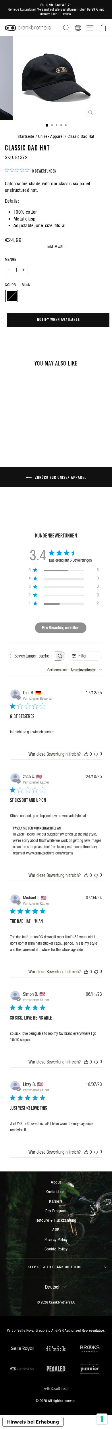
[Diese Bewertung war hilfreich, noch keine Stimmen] (86, 754)
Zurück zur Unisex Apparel (60, 477)
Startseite (26, 136)
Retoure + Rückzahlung (56, 1220)
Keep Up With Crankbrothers (55, 1267)
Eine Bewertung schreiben (60, 627)
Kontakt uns (56, 1191)
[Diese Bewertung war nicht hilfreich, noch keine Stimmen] (96, 754)
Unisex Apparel (51, 136)
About (56, 1181)
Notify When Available (58, 319)
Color (17, 285)
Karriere (56, 1201)
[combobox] (74, 670)
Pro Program (56, 1210)
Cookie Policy (56, 1248)
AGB (55, 1229)
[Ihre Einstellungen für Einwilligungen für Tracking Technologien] (101, 1418)
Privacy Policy (56, 1239)
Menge (10, 259)
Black (12, 296)
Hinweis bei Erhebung (33, 1422)
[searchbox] (32, 656)
